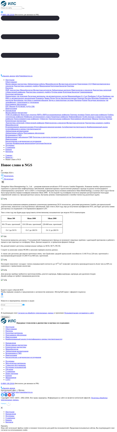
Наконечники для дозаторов (16, 96)
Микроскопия (44, 86)
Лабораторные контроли (61, 90)
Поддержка (9, 145)
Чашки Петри (49, 98)
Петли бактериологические (66, 98)
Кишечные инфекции (59, 117)
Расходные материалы (14, 94)
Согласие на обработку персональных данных (36, 313)
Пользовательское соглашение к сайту (79, 313)
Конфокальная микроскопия (24, 143)
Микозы (95, 119)
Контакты (9, 151)
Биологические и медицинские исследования (23, 141)
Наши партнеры (11, 373)
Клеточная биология (58, 86)
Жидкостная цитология (67, 84)
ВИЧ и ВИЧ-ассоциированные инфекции (53, 115)
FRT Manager (10, 106)
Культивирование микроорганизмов (19, 127)
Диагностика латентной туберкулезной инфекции (25, 123)
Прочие (109, 119)
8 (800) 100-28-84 (7, 15)
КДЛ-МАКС (21, 106)
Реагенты (9, 88)
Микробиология (51, 84)
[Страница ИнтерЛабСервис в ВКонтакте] (6, 396)
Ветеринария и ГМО (13, 135)
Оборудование (11, 82)
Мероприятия (10, 378)
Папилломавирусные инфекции (26, 119)
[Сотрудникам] (2, 13)
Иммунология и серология (81, 90)
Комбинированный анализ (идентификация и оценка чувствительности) (33, 339)
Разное (84, 100)
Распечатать (8, 176)
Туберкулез (43, 119)
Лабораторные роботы (36, 84)
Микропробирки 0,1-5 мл (77, 96)
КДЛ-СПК (30, 106)
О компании (10, 147)
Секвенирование (86, 92)
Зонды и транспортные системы (61, 100)
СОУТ (7, 380)
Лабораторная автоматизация (16, 131)
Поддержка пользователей (15, 367)
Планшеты (40, 98)
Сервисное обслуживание (15, 365)
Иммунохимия (11, 108)
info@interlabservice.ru (24, 76)
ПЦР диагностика (12, 90)
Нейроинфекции (75, 117)
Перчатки (78, 100)
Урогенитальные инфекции (59, 119)
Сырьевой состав (64, 137)
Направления (10, 110)
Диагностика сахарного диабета (26, 86)
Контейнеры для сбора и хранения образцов (31, 100)
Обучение (9, 369)
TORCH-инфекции (12, 115)
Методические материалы (15, 363)
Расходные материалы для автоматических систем (47, 96)
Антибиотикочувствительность (74, 127)
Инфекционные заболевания (16, 137)
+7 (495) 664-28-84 (8, 392)
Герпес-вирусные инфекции (96, 115)
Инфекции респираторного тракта (37, 117)
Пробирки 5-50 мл (95, 96)
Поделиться (8, 179)
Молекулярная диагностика (16, 84)
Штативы (95, 98)
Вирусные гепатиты (29, 115)
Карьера (8, 149)
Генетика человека (77, 115)
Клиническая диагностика (15, 121)
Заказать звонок (9, 76)
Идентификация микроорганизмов (47, 127)
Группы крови (56, 92)
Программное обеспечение (16, 104)
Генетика (70, 86)
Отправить (5, 317)
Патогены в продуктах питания (45, 137)
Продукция (9, 80)
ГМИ (30, 137)
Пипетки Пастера (84, 98)
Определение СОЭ (84, 84)
